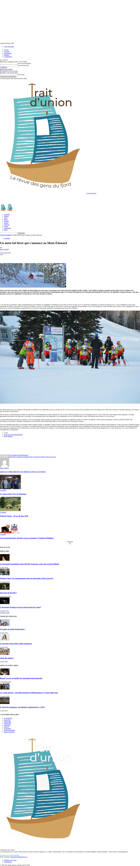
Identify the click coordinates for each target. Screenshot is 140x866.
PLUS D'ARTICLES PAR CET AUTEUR (31, 472)
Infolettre (6, 55)
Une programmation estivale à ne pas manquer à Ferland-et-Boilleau (27, 538)
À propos (6, 51)
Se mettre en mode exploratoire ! (12, 629)
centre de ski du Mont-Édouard (13, 434)
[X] (10, 257)
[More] (30, 257)
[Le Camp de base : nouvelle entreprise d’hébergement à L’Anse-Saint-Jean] (5, 689)
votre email (21, 74)
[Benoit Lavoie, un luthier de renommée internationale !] (5, 674)
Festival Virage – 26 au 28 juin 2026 (14, 516)
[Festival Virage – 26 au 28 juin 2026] (10, 510)
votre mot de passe (23, 65)
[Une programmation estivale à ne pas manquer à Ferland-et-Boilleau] (10, 533)
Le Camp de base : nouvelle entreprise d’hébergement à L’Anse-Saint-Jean (29, 693)
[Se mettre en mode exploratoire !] (5, 625)
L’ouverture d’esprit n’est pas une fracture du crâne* (20, 607)
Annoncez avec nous (10, 860)
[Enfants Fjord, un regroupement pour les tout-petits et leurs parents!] (5, 574)
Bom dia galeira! (7, 658)
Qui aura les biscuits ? (8, 593)
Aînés (5, 218)
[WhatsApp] (24, 257)
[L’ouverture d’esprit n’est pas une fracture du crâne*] (5, 603)
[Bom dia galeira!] (5, 654)
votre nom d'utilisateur (24, 63)
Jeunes (6, 219)
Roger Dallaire (4, 249)
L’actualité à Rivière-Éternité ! (19, 455)
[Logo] (3, 211)
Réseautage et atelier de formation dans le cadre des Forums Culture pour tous (32, 457)
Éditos (6, 230)
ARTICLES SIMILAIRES (9, 472)
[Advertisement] (34, 198)
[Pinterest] (17, 257)
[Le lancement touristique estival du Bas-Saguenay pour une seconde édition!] (5, 560)
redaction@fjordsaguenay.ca (18, 857)
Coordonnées (8, 56)
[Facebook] (3, 257)
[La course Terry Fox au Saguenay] (10, 488)
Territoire (6, 225)
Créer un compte (9, 46)
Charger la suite (4, 612)
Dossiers (6, 221)
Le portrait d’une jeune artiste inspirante (16, 644)
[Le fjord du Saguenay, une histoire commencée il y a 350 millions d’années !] (5, 703)
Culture (6, 223)
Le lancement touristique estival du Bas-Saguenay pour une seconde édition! (29, 564)
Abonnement (8, 53)
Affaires (6, 216)
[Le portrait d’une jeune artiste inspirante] (5, 640)
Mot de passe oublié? (6, 69)
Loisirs (6, 226)
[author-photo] (4, 466)
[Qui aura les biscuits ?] (5, 589)
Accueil (6, 50)
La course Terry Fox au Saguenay (13, 494)
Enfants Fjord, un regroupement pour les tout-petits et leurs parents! (26, 578)
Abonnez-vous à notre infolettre (9, 855)
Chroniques (7, 228)
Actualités (7, 214)
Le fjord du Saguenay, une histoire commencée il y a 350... (22, 707)
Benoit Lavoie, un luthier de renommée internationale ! (21, 678)
